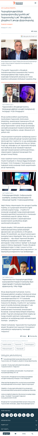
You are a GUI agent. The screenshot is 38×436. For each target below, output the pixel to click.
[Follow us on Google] (32, 415)
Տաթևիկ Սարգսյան (6, 24)
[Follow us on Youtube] (11, 415)
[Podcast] (28, 415)
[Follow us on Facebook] (3, 415)
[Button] (34, 31)
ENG (24, 434)
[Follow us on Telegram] (15, 415)
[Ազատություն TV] (15, 433)
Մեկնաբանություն (8, 8)
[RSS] (24, 415)
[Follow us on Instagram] (19, 415)
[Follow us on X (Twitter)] (7, 415)
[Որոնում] (32, 433)
